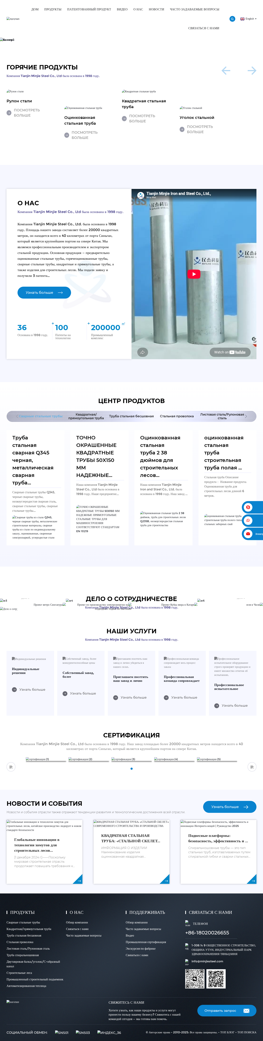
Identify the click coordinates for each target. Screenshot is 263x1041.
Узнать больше (39, 293)
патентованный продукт (89, 9)
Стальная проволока (20, 942)
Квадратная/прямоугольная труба (29, 929)
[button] (127, 38)
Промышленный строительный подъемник (35, 979)
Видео (122, 9)
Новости (156, 9)
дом (35, 9)
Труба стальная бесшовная (24, 935)
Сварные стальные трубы (23, 922)
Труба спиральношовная (23, 955)
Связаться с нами (203, 28)
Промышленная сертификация (146, 942)
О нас (138, 9)
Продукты (52, 9)
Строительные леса (19, 973)
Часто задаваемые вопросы (194, 9)
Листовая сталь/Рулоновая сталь (28, 948)
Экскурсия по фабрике (141, 948)
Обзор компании (77, 922)
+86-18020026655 (207, 933)
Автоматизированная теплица (26, 986)
